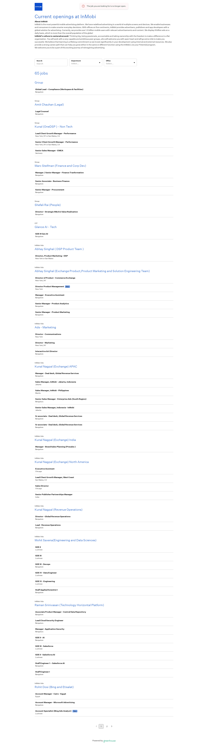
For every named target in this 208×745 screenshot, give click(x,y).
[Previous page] (96, 726)
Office (108, 61)
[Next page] (111, 726)
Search (39, 61)
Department (76, 61)
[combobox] (71, 63)
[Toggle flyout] (99, 62)
